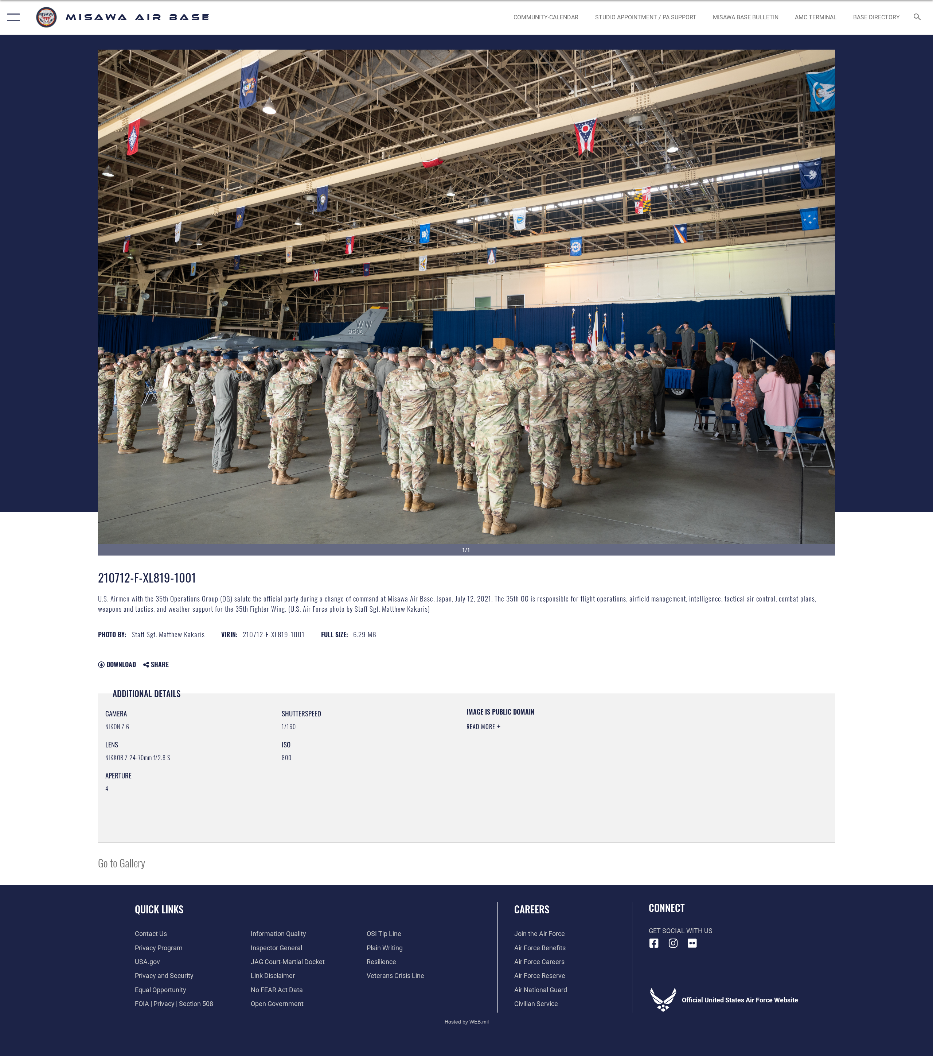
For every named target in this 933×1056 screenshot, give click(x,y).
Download (120, 664)
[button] (12, 17)
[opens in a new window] (692, 943)
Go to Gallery (121, 862)
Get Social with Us (681, 931)
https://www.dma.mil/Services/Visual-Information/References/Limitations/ (551, 763)
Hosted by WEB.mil (467, 1022)
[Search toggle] (917, 17)
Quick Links (159, 909)
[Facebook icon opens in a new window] (654, 943)
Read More (481, 726)
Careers (531, 909)
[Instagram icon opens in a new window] (673, 943)
